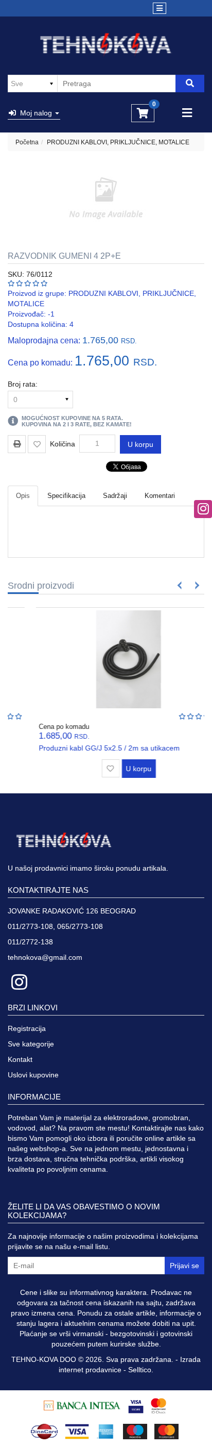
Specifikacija (66, 496)
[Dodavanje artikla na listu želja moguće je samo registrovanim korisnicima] (37, 444)
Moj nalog (35, 113)
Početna (27, 142)
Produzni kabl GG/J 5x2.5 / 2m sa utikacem (86, 748)
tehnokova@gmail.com (45, 957)
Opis (23, 496)
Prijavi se (184, 1265)
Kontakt (20, 1059)
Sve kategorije (31, 1044)
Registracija (27, 1028)
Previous (179, 585)
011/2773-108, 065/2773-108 (55, 926)
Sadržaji (115, 496)
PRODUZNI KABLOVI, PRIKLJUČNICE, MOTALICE (118, 142)
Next (195, 585)
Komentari (160, 496)
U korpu (140, 444)
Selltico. (140, 1370)
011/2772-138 (30, 942)
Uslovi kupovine (33, 1075)
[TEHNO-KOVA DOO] (106, 44)
